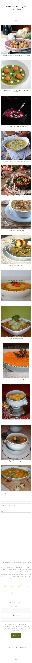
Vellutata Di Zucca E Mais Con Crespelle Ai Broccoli (16, 161)
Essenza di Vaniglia (16, 7)
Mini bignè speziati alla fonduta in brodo (16, 421)
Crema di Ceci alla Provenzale (16, 265)
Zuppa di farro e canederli (16, 338)
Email (16, 616)
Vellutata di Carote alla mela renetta (16, 302)
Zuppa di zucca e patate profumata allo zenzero (16, 493)
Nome (16, 607)
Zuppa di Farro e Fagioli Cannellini (16, 379)
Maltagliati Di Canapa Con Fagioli (16, 196)
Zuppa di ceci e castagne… (16, 461)
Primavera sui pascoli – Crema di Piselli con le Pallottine (16, 91)
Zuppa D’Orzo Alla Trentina (16, 230)
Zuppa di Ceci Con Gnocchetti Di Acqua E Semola (16, 55)
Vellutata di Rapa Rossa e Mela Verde (16, 126)
